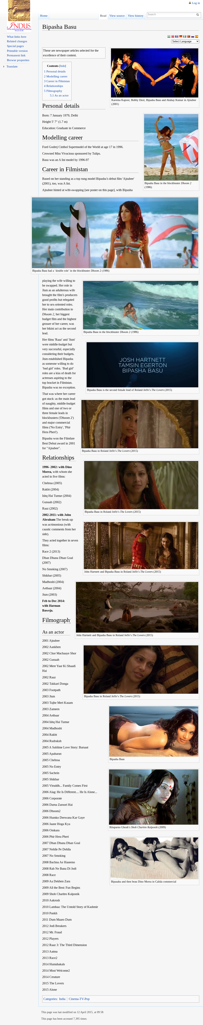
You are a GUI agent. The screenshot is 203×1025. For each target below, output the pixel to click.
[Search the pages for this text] (198, 14)
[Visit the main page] (19, 16)
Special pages (15, 46)
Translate (12, 66)
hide (62, 65)
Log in (196, 3)
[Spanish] (196, 37)
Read (103, 15)
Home (44, 15)
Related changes (17, 41)
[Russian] (192, 37)
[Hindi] (168, 37)
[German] (180, 37)
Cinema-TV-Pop (79, 999)
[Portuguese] (188, 37)
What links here (16, 36)
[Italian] (184, 37)
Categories (50, 999)
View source (117, 15)
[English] (172, 37)
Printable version (17, 50)
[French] (176, 37)
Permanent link (16, 55)
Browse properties (18, 60)
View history (136, 15)
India (62, 999)
